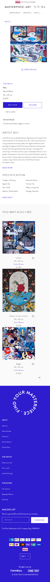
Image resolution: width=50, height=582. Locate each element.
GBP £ (23, 556)
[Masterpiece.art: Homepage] (18, 7)
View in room (30, 69)
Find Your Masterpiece (28, 574)
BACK (8, 21)
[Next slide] (39, 377)
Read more (7, 168)
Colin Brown (7, 83)
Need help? (7, 197)
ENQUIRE (33, 105)
